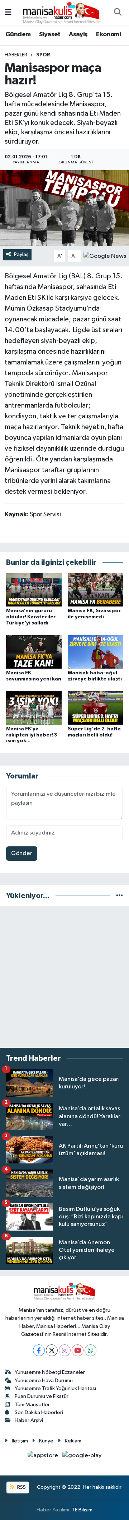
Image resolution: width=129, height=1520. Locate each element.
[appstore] (43, 1457)
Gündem (17, 34)
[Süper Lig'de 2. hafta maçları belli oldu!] (95, 708)
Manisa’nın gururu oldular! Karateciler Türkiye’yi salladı (31, 617)
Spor (43, 54)
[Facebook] (39, 1350)
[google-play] (82, 1457)
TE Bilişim (82, 1509)
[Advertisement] (64, 977)
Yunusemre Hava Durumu (44, 1380)
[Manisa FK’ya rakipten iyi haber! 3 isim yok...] (34, 708)
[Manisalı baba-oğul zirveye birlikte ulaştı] (95, 652)
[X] (52, 1350)
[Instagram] (65, 1350)
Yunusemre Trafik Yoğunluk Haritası (55, 1388)
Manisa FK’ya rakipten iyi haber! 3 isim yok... (31, 735)
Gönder (21, 853)
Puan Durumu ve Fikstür (41, 1396)
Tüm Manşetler (32, 1404)
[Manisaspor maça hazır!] (64, 208)
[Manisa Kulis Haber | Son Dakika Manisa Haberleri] (61, 12)
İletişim (20, 1441)
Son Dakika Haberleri (39, 1412)
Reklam (73, 1441)
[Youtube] (77, 1350)
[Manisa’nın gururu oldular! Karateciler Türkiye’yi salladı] (34, 589)
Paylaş (21, 254)
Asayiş (78, 34)
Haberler (16, 54)
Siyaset (50, 34)
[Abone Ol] (104, 256)
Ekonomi (108, 34)
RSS (21, 1487)
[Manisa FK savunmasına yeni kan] (34, 652)
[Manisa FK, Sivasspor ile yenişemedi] (95, 589)
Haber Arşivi (29, 1420)
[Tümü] (119, 896)
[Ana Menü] (8, 13)
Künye (46, 1441)
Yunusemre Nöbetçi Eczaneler (50, 1372)
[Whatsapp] (90, 1350)
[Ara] (117, 13)
